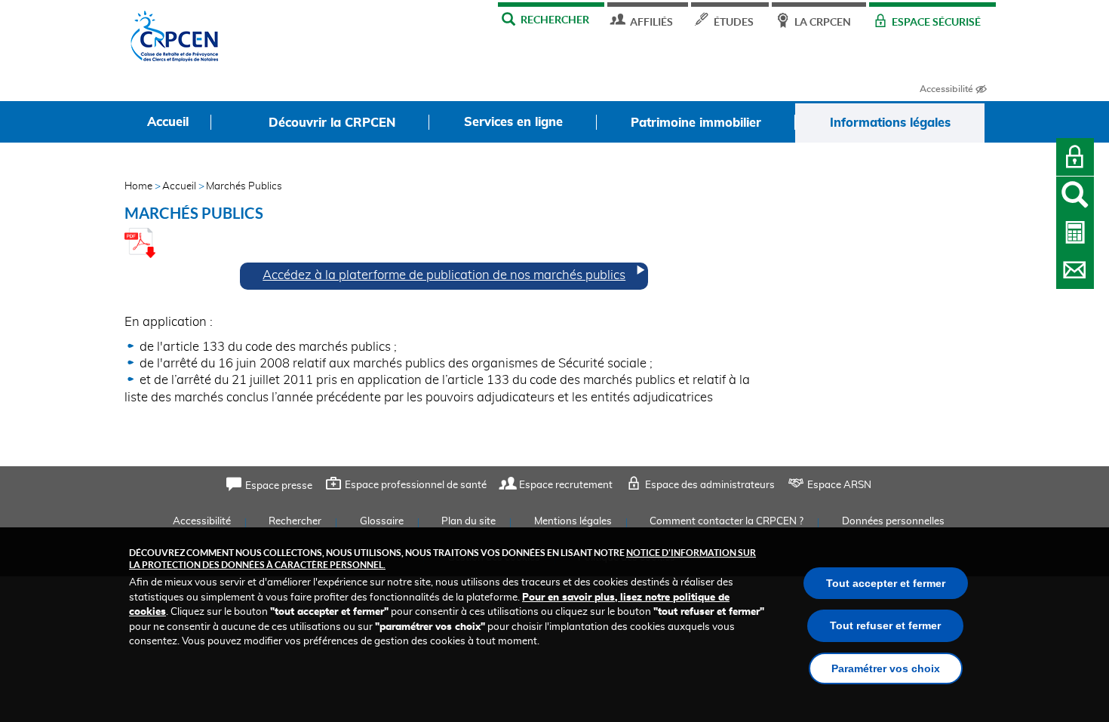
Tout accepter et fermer (885, 583)
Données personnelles (893, 522)
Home (138, 187)
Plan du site (468, 522)
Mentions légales (573, 522)
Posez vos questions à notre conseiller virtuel (1075, 195)
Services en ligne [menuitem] (513, 122)
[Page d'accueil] (175, 40)
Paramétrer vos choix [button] (885, 668)
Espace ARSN (839, 485)
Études (734, 21)
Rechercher (555, 19)
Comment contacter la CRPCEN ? (726, 522)
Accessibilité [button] (946, 89)
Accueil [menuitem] (168, 122)
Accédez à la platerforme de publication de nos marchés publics (444, 275)
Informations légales (890, 123)
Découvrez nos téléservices (1075, 232)
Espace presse (278, 486)
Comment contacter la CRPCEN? (1075, 270)
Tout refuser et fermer (885, 625)
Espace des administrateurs (710, 485)
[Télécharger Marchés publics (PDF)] (139, 254)
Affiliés (651, 21)
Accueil (179, 187)
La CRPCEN (822, 21)
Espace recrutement (566, 485)
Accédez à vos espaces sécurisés (1075, 157)
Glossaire (382, 522)
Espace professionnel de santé (416, 485)
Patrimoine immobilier (696, 123)
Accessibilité (202, 522)
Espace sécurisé (936, 21)
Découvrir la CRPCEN (332, 123)
